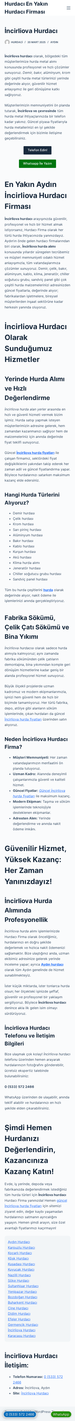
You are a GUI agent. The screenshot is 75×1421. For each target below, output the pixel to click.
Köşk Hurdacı (18, 1258)
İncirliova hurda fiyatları (23, 719)
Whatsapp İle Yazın (37, 163)
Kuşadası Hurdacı (21, 1264)
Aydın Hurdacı (19, 1242)
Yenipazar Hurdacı (22, 1291)
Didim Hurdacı (19, 1313)
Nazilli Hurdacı (19, 1275)
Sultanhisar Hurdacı (23, 1286)
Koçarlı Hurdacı (20, 1253)
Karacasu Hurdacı (22, 1336)
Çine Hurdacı (18, 1308)
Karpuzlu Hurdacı (21, 1247)
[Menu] (68, 8)
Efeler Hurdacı (19, 1319)
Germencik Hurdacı (23, 1325)
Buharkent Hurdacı (22, 1302)
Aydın (54, 42)
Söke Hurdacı (18, 1280)
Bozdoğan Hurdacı (22, 1297)
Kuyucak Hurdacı (21, 1269)
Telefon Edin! (37, 150)
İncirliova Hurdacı (21, 1330)
